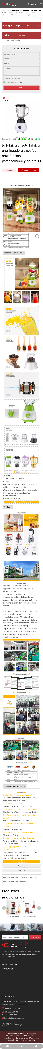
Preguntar (9, 170)
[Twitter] (11, 1024)
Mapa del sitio (29, 1040)
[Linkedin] (7, 1024)
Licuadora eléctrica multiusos (14, 881)
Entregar (21, 87)
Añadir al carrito (30, 170)
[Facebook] (3, 1024)
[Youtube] (16, 1024)
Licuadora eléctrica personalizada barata (19, 877)
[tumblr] (20, 1024)
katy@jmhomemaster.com (15, 1018)
